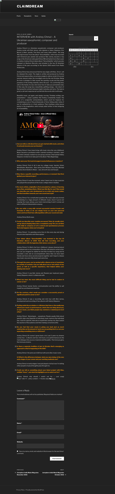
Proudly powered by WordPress (35, 490)
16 (83, 58)
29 (79, 63)
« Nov (74, 66)
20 (71, 61)
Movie (53, 379)
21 (75, 61)
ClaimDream (30, 6)
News (36, 16)
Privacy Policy (20, 490)
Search (71, 34)
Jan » (92, 66)
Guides (44, 16)
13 (70, 58)
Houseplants (27, 16)
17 (88, 58)
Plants (19, 16)
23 (83, 61)
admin (29, 34)
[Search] (96, 38)
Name (19, 423)
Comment (21, 399)
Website (20, 442)
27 (70, 63)
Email (19, 432)
